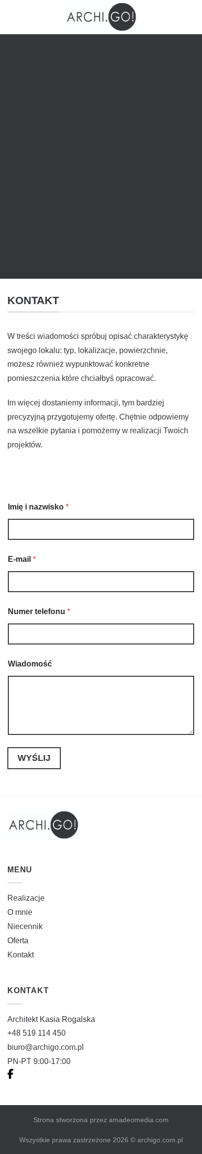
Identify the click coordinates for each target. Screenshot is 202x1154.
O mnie (19, 912)
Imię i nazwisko (38, 507)
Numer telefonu (39, 611)
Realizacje (26, 898)
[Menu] (189, 17)
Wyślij (34, 758)
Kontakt (20, 955)
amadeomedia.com (139, 1120)
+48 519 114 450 (36, 1033)
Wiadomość (30, 664)
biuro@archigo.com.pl (45, 1047)
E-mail (22, 559)
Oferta (17, 940)
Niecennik (25, 926)
